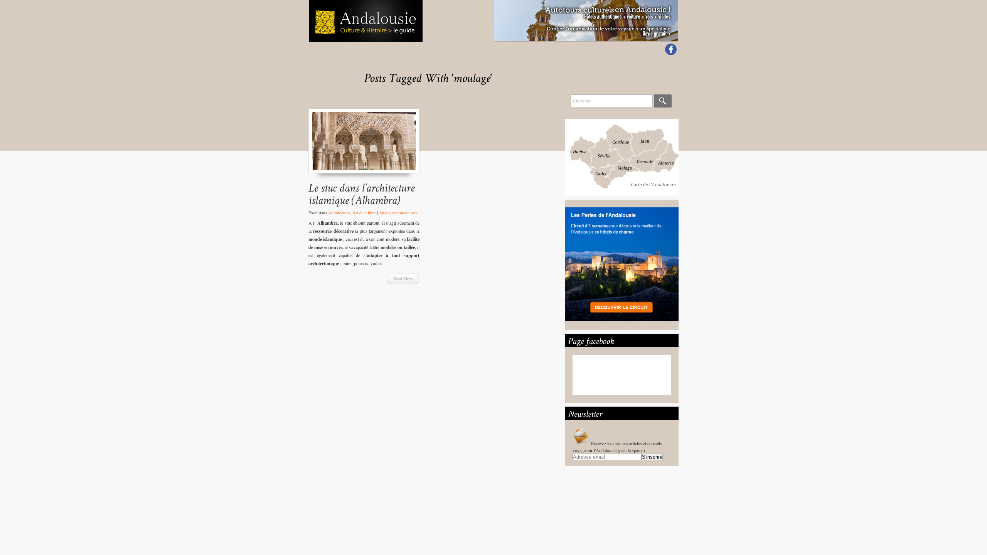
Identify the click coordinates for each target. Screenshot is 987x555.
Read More (403, 278)
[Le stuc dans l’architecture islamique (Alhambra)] (363, 145)
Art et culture (364, 212)
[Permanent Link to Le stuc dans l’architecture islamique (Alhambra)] (362, 193)
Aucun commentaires (398, 212)
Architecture (339, 212)
